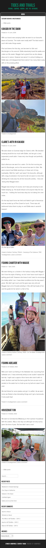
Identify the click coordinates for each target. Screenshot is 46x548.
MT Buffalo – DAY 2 (14, 518)
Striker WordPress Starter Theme (15, 544)
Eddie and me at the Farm (9, 501)
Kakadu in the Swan (11, 28)
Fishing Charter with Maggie (15, 262)
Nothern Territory (12, 252)
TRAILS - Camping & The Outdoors (28, 252)
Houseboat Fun (8, 410)
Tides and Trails (23, 5)
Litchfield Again (6, 497)
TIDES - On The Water (28, 352)
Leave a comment (16, 255)
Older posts (5, 23)
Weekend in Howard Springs (10, 487)
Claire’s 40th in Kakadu (12, 142)
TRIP (40, 252)
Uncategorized (11, 134)
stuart (3, 511)
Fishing (9, 352)
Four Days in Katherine (8, 490)
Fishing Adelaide (9, 363)
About (8, 511)
